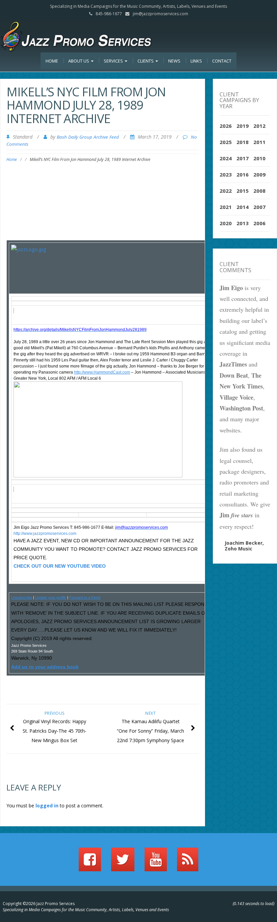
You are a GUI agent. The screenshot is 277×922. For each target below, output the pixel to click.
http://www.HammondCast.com (102, 372)
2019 (242, 125)
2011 (259, 142)
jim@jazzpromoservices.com (160, 14)
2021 (226, 207)
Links (196, 61)
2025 (226, 142)
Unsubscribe (21, 597)
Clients (146, 61)
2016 (242, 174)
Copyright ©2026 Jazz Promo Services (39, 903)
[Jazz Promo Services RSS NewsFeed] (187, 862)
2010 (259, 158)
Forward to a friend (84, 597)
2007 (259, 207)
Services (114, 61)
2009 (259, 174)
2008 (259, 190)
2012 (259, 125)
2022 (226, 190)
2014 (242, 207)
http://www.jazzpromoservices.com (45, 533)
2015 (242, 190)
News (174, 61)
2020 (226, 223)
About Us (79, 61)
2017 (242, 158)
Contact (221, 61)
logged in (46, 805)
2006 (259, 223)
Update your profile (50, 597)
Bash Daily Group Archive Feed (88, 137)
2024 (226, 158)
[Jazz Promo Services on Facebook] (90, 862)
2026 (226, 125)
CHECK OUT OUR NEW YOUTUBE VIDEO (60, 566)
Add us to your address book (45, 666)
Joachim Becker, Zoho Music (244, 546)
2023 (226, 174)
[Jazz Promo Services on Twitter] (123, 862)
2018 (242, 142)
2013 (242, 223)
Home (52, 61)
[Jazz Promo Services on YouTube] (156, 862)
